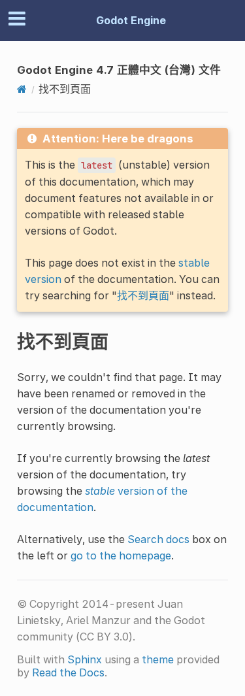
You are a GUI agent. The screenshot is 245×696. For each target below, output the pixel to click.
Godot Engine (131, 20)
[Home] (22, 89)
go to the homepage (121, 555)
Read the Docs (68, 672)
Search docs (158, 539)
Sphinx (84, 659)
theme (158, 659)
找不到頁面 (143, 295)
